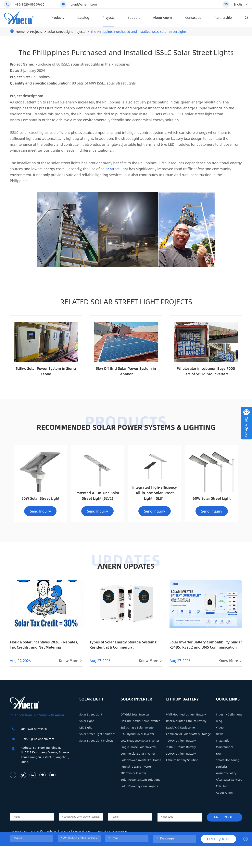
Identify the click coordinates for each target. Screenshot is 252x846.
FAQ (218, 753)
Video (220, 727)
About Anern (162, 17)
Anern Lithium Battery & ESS (112, 831)
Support (134, 17)
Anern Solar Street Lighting (76, 831)
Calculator (223, 786)
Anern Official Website (43, 831)
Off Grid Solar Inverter (135, 714)
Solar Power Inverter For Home (141, 760)
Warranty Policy (226, 773)
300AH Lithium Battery (181, 753)
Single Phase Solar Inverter (138, 747)
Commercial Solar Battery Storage (188, 734)
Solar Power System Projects (139, 786)
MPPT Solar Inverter (133, 773)
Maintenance (224, 747)
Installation (223, 740)
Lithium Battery (182, 699)
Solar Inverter (136, 699)
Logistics (222, 766)
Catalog (83, 17)
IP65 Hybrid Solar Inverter (137, 734)
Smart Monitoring (227, 760)
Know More (70, 660)
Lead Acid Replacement (181, 727)
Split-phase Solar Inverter (138, 727)
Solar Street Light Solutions (97, 734)
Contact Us (193, 17)
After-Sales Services (229, 779)
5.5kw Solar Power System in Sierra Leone (46, 371)
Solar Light (91, 699)
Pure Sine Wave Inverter (136, 766)
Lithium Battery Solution (182, 760)
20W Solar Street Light (40, 498)
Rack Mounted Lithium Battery (186, 721)
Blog (219, 721)
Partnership (223, 17)
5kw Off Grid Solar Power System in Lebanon (126, 371)
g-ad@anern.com (84, 4)
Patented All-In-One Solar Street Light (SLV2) (97, 495)
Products (57, 17)
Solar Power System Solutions (140, 779)
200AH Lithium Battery (181, 747)
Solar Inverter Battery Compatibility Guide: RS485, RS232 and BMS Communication (206, 644)
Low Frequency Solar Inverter (140, 740)
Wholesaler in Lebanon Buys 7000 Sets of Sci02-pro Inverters (206, 371)
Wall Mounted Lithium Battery (186, 714)
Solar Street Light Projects (66, 31)
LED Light (85, 727)
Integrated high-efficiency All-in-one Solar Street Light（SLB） (154, 493)
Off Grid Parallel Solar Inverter (140, 721)
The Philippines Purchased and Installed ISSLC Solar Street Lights (139, 31)
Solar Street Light (90, 714)
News (219, 734)
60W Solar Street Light (212, 498)
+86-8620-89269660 (29, 4)
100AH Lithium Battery (181, 740)
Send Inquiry (40, 511)
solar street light (114, 169)
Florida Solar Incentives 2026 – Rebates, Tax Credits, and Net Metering (44, 644)
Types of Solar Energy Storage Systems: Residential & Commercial (124, 644)
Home (20, 31)
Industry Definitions (229, 714)
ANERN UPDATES (126, 565)
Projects (108, 17)
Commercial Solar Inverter (138, 753)
